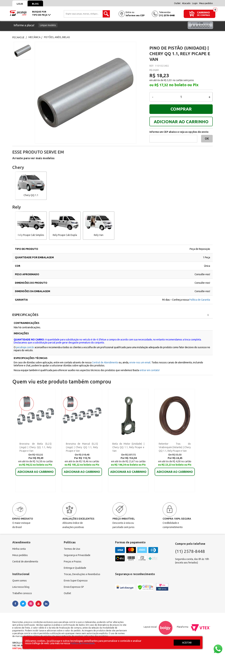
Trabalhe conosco (22, 593)
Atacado (186, 3)
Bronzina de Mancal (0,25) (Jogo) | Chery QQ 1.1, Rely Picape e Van (82, 447)
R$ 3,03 (168, 80)
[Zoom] (22, 51)
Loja (20, 3)
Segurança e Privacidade (77, 555)
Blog (35, 3)
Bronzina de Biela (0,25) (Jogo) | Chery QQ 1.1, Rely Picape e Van (36, 447)
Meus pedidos (206, 3)
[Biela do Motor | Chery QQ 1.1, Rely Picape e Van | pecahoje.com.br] (128, 415)
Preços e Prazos (72, 561)
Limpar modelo (48, 25)
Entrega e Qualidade (75, 567)
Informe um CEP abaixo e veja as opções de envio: (179, 132)
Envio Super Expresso (76, 580)
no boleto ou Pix (183, 85)
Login (195, 3)
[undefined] (89, 93)
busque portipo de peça (40, 13)
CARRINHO (203, 12)
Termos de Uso (72, 548)
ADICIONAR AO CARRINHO (181, 121)
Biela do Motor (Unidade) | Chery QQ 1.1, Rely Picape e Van (128, 447)
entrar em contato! (150, 370)
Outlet (177, 3)
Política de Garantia (199, 299)
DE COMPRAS (203, 15)
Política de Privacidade (82, 643)
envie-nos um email (139, 362)
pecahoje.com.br (25, 347)
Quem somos (19, 580)
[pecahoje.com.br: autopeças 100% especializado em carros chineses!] (18, 12)
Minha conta (19, 548)
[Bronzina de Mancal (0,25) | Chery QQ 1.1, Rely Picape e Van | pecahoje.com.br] (82, 415)
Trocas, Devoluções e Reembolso (82, 574)
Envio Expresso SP (74, 586)
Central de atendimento (25, 561)
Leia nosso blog (20, 586)
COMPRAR (181, 109)
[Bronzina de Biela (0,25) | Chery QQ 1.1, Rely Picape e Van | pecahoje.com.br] (35, 415)
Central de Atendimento (105, 362)
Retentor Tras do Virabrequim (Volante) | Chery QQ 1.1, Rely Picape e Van (175, 447)
